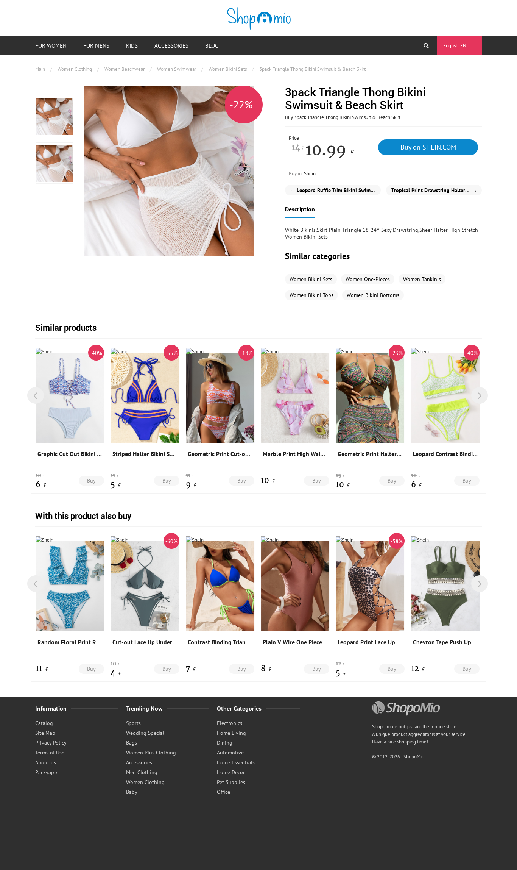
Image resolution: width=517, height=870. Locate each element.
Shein (310, 173)
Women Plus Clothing (151, 752)
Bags (131, 742)
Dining (224, 742)
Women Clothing (75, 69)
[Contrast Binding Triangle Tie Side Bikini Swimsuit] (220, 585)
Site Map (45, 732)
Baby (131, 792)
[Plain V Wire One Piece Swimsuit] (295, 585)
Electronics (229, 723)
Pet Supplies (231, 782)
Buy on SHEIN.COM (428, 147)
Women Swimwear (176, 69)
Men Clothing (141, 772)
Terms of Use (49, 752)
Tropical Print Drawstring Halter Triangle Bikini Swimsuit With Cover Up (436, 190)
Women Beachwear (124, 69)
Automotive (230, 752)
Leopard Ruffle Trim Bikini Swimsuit (334, 190)
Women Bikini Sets (228, 69)
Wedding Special (145, 732)
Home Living (231, 732)
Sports (133, 723)
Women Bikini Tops (311, 295)
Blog (211, 45)
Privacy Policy (51, 742)
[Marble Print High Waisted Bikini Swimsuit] (295, 397)
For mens (96, 45)
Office (223, 792)
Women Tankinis (422, 279)
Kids (132, 45)
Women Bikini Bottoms (373, 295)
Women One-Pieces (368, 279)
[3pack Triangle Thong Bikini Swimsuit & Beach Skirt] (54, 116)
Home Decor (231, 772)
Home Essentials (236, 762)
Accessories (171, 45)
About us (45, 762)
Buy (91, 480)
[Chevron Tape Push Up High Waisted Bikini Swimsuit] (445, 585)
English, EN (454, 45)
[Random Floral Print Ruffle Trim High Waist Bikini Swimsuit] (70, 585)
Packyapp (46, 772)
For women (51, 45)
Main (40, 69)
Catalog (44, 723)
